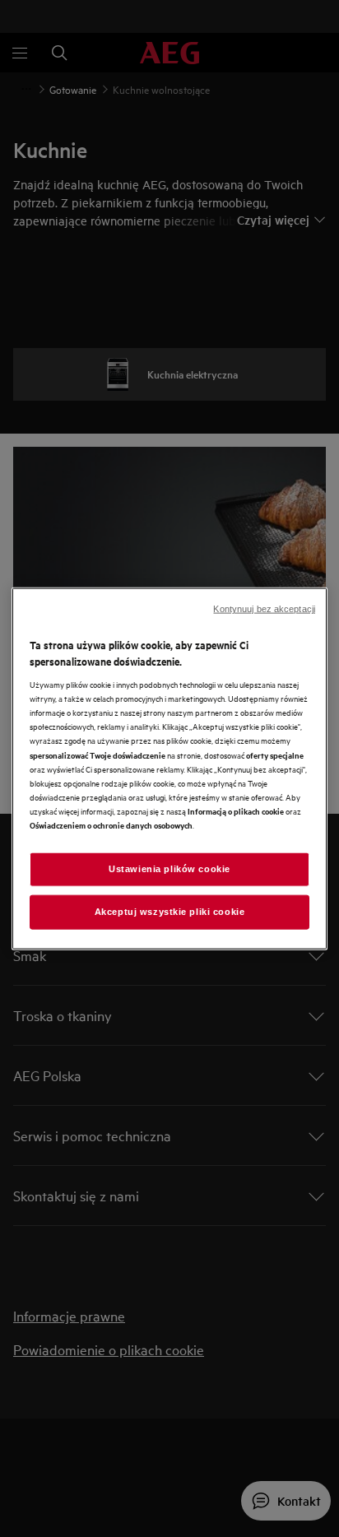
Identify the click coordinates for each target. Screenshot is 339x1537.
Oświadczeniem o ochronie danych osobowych (111, 824)
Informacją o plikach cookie (236, 810)
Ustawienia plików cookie (169, 869)
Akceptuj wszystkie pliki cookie (170, 911)
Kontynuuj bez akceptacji (264, 609)
